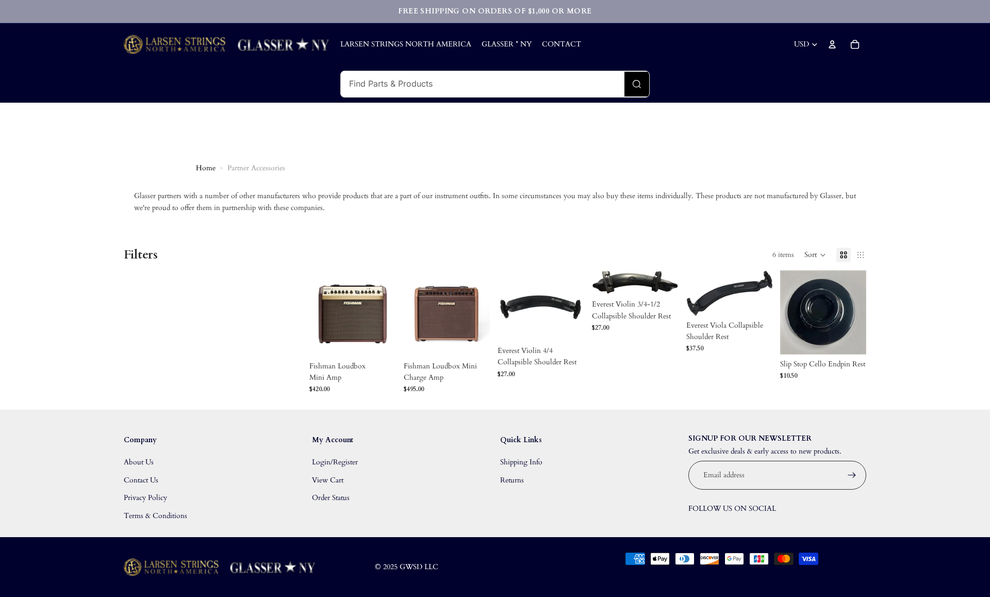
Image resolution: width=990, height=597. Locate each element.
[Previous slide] (317, 313)
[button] (815, 255)
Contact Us (141, 480)
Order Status (331, 498)
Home (206, 168)
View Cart (327, 480)
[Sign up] (852, 475)
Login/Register (335, 462)
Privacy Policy (145, 498)
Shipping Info (521, 462)
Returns (512, 480)
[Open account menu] (832, 44)
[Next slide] (387, 313)
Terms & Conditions (155, 516)
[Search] (636, 84)
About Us (139, 462)
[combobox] (482, 84)
